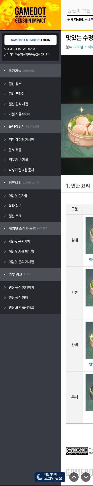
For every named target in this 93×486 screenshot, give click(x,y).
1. (68, 186)
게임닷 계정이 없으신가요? (22, 49)
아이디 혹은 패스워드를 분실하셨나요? (28, 54)
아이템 (78, 47)
